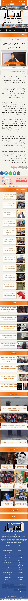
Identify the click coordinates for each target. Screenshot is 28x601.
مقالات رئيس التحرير (7, 550)
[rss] (11, 1)
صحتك (7, 565)
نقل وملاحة (7, 579)
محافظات (20, 567)
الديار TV (20, 562)
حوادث (14, 30)
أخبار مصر (23, 30)
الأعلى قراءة (14, 449)
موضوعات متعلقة (19, 189)
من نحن (8, 584)
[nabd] (14, 1)
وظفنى (20, 579)
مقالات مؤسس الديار (8, 572)
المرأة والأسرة (8, 557)
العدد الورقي (7, 560)
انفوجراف (20, 574)
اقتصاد (20, 552)
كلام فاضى (7, 574)
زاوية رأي (20, 560)
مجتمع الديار (20, 577)
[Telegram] (14, 173)
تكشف (13, 166)
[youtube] (19, 1)
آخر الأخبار (13, 353)
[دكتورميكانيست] (14, 26)
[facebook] (24, 1)
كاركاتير (20, 570)
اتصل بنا (20, 589)
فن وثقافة (9, 30)
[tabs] (3, 1)
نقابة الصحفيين (7, 582)
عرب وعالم (20, 555)
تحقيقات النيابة (22, 166)
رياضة (18, 30)
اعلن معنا (20, 587)
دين (8, 567)
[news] (16, 1)
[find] (8, 1)
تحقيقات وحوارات (8, 555)
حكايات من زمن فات (8, 562)
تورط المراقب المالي (20, 169)
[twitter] (22, 1)
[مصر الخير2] (14, 181)
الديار (11, 169)
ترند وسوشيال (20, 572)
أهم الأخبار (13, 394)
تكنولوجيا (20, 557)
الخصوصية (7, 587)
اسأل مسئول (20, 584)
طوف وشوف (20, 582)
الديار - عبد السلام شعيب (16, 71)
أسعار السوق (8, 577)
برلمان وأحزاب (20, 565)
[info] (6, 1)
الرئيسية (20, 545)
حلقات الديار (7, 552)
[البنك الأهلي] (14, 8)
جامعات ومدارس (8, 570)
